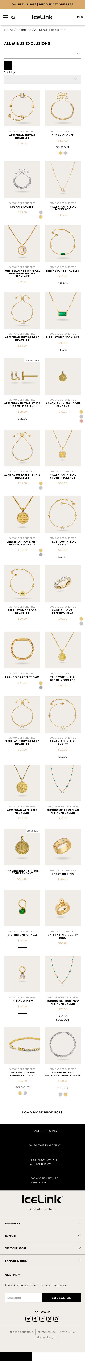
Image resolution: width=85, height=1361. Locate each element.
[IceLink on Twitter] (28, 1319)
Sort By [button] (9, 72)
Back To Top (15, 1356)
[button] (60, 153)
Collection (24, 30)
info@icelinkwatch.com (42, 1209)
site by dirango (46, 1337)
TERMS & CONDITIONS (21, 1332)
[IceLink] (42, 17)
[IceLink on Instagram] (56, 1319)
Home (9, 30)
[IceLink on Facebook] (35, 1319)
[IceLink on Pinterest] (49, 1319)
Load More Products (42, 1112)
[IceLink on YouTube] (42, 1319)
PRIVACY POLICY (46, 1332)
